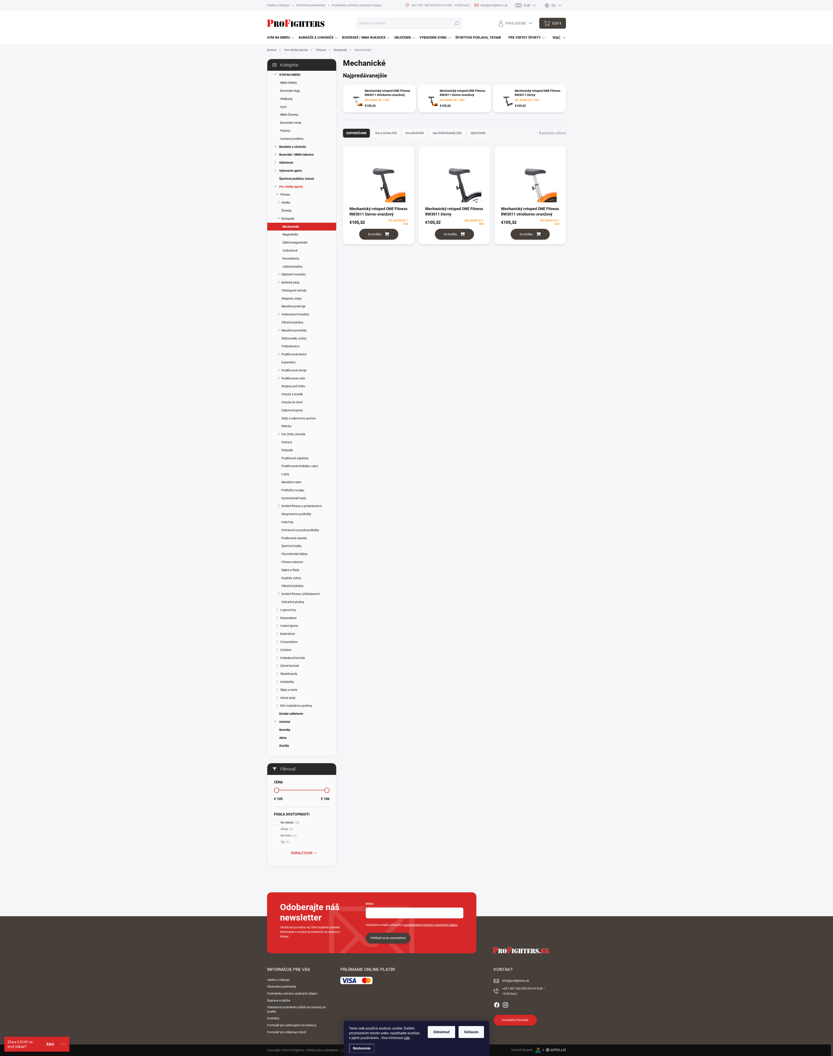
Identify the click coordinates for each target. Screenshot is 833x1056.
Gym (283, 107)
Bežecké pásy (290, 282)
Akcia (286, 829)
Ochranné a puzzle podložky (300, 530)
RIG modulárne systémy (296, 705)
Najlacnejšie (386, 133)
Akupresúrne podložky (296, 514)
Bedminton (287, 634)
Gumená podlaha (291, 138)
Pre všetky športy (291, 186)
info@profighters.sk (515, 980)
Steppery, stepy (291, 298)
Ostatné (284, 721)
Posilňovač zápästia (294, 458)
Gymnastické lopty (293, 498)
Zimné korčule (289, 665)
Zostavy (286, 442)
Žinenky (286, 210)
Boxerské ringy (290, 90)
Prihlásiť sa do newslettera (388, 938)
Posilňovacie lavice (294, 354)
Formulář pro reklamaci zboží (286, 1032)
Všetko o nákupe (278, 5)
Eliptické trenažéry (293, 274)
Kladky (285, 202)
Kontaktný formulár (515, 1020)
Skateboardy (288, 673)
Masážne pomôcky (294, 330)
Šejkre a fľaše (290, 570)
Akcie (283, 738)
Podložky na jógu (292, 490)
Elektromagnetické (294, 242)
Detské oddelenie (291, 713)
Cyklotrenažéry (292, 266)
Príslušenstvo (290, 346)
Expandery (288, 362)
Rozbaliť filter (302, 852)
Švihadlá (287, 450)
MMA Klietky (288, 82)
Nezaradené (288, 618)
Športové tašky (291, 546)
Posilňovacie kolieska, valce (299, 466)
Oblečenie (286, 162)
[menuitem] (280, 37)
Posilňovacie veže (293, 378)
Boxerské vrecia (290, 122)
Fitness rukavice (292, 562)
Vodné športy (289, 626)
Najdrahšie (415, 133)
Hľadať (457, 23)
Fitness (285, 194)
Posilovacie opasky (294, 538)
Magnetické (290, 234)
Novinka (287, 835)
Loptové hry (288, 610)
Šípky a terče (288, 690)
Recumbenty (290, 258)
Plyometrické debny (294, 554)
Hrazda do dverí (292, 402)
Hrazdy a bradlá (292, 394)
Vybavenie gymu (290, 170)
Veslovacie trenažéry (295, 314)
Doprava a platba (278, 1000)
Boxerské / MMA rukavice (296, 154)
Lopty (285, 474)
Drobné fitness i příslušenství (300, 594)
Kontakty (273, 1018)
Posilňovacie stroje (294, 370)
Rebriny (286, 426)
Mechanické (290, 226)
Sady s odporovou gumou (298, 418)
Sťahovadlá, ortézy (294, 338)
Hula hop (287, 522)
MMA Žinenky (289, 114)
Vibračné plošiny (292, 322)
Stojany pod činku (293, 386)
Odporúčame (356, 133)
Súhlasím (471, 1032)
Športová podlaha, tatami (296, 178)
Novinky (284, 729)
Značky (284, 745)
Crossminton (289, 642)
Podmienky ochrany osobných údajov (357, 5)
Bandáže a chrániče (292, 146)
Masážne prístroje (293, 306)
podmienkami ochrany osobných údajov (431, 925)
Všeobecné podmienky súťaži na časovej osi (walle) (296, 1009)
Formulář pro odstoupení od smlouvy (291, 1025)
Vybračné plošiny (292, 602)
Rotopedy (287, 218)
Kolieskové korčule (292, 658)
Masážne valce (291, 482)
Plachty (285, 130)
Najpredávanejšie (447, 133)
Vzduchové (289, 250)
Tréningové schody (294, 290)
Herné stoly (287, 698)
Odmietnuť (441, 1032)
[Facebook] (497, 1004)
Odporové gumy (292, 410)
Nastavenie (362, 1048)
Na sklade (289, 822)
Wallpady (286, 98)
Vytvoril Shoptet (522, 1050)
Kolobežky (287, 682)
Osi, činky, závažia (293, 434)
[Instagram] (505, 1004)
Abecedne (478, 133)
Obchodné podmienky (310, 5)
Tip (284, 842)
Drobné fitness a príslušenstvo (301, 506)
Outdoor (286, 650)
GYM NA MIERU (289, 74)
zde (407, 1038)
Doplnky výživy (291, 578)
